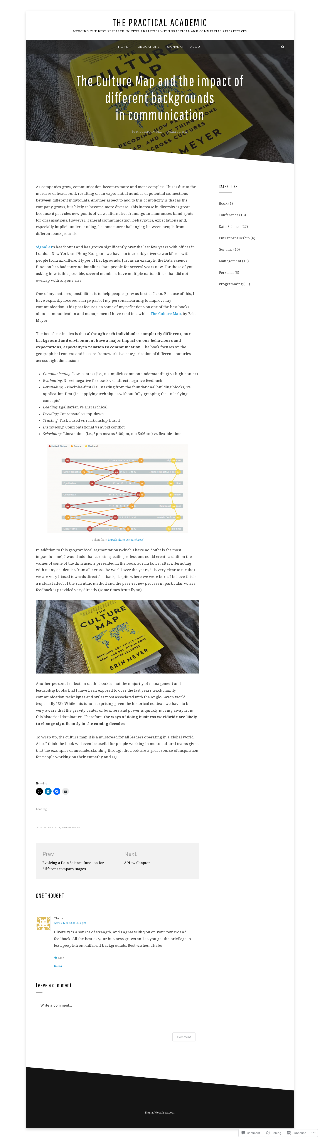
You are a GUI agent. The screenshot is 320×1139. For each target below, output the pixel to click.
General (225, 249)
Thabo (58, 918)
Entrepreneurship (234, 238)
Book (56, 827)
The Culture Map (165, 313)
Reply (58, 965)
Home (123, 46)
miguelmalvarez (149, 131)
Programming (231, 284)
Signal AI (175, 46)
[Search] (282, 47)
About (196, 46)
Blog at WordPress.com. (160, 1112)
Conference (228, 215)
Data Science (229, 227)
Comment (184, 1037)
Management (72, 827)
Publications (148, 46)
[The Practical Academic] (37, 47)
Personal (226, 273)
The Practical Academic (160, 22)
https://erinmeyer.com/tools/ (125, 539)
